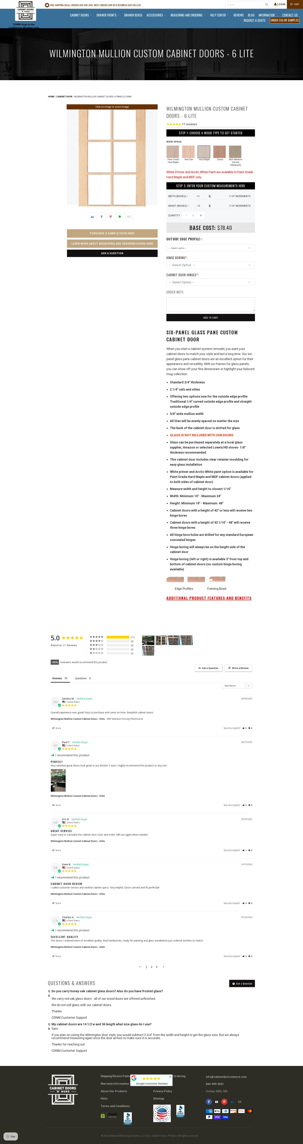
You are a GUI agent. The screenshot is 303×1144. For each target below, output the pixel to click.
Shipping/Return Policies (117, 1076)
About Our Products (114, 1091)
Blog (251, 15)
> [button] (163, 966)
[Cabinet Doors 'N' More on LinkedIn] (232, 1102)
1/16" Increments (240, 196)
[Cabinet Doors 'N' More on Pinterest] (224, 1102)
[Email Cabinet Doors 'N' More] (240, 1102)
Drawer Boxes (133, 15)
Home (51, 96)
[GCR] (134, 1078)
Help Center (218, 15)
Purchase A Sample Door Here (112, 233)
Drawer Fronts (107, 15)
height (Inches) (178, 205)
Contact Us (290, 15)
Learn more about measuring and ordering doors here (112, 243)
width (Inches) (178, 196)
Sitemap (158, 1098)
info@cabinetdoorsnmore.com (226, 1077)
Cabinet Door (64, 96)
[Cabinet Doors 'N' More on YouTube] (217, 1102)
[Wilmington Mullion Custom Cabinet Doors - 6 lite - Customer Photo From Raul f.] (148, 640)
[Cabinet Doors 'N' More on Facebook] (209, 1102)
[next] (153, 157)
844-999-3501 (215, 1084)
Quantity (174, 215)
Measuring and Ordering (187, 15)
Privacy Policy (162, 1091)
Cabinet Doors (80, 15)
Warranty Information (115, 1083)
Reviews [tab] (57, 678)
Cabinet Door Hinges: (182, 275)
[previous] (71, 157)
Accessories (155, 15)
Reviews (239, 15)
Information (267, 15)
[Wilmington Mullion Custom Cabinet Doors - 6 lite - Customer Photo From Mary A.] (161, 640)
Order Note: (175, 292)
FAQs (104, 1098)
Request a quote (254, 20)
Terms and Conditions (115, 1106)
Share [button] (58, 728)
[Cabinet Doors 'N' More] (25, 10)
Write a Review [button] (240, 668)
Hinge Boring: (176, 257)
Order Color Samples (284, 20)
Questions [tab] (81, 678)
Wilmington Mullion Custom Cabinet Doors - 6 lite (78, 718)
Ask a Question (112, 253)
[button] (245, 728)
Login (281, 4)
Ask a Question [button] (210, 668)
